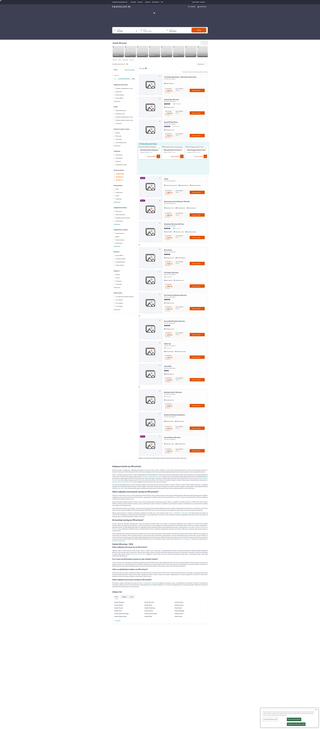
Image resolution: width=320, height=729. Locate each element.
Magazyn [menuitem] (147, 2)
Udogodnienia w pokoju (121, 230)
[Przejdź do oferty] (158, 156)
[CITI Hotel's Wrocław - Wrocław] (150, 280)
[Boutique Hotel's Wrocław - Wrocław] (150, 400)
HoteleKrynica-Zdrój (150, 613)
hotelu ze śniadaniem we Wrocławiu (178, 513)
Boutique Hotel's (120, 488)
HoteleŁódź (178, 608)
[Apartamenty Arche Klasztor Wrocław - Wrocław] (150, 209)
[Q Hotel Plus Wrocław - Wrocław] (150, 107)
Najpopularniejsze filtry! (121, 85)
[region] (150, 84)
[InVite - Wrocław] (150, 186)
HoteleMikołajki (179, 611)
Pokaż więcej (117, 101)
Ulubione (192, 6)
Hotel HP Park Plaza (128, 482)
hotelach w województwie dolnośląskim (148, 583)
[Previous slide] (140, 84)
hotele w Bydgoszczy (185, 539)
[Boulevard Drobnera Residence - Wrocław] (150, 422)
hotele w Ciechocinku (119, 540)
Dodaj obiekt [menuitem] (195, 2)
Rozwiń (118, 620)
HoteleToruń (118, 611)
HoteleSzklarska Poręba (121, 613)
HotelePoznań (118, 608)
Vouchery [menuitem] (133, 2)
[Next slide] (160, 84)
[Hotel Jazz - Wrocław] (150, 351)
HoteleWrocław (149, 602)
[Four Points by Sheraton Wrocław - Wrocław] (150, 303)
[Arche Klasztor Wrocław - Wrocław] (150, 445)
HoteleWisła (148, 616)
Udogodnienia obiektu (120, 207)
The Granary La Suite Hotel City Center (151, 476)
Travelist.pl (114, 60)
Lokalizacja (117, 151)
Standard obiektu (119, 170)
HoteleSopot (148, 605)
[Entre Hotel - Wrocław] (150, 257)
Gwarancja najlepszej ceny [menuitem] (119, 2)
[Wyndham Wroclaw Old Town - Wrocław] (150, 231)
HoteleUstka (178, 616)
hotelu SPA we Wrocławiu (138, 554)
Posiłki (116, 107)
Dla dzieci (116, 252)
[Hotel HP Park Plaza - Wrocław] (150, 129)
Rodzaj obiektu (118, 185)
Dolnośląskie (125, 60)
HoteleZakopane (119, 602)
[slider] (118, 79)
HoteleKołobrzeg (149, 608)
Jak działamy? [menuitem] (155, 2)
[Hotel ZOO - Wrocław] (150, 374)
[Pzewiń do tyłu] (206, 42)
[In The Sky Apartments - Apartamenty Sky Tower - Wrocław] (150, 84)
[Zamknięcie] (316, 710)
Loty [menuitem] (162, 2)
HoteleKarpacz (179, 605)
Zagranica (117, 271)
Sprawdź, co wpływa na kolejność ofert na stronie (195, 72)
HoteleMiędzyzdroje (120, 616)
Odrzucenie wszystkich (294, 719)
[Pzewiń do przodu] (202, 42)
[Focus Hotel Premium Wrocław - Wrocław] (150, 329)
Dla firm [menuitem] (139, 2)
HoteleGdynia (148, 611)
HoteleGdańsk (118, 605)
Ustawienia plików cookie (270, 719)
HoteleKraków (179, 602)
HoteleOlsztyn (179, 613)
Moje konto (203, 6)
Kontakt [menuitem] (202, 2)
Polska (119, 60)
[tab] (148, 94)
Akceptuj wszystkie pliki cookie (296, 724)
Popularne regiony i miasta (121, 129)
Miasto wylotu (118, 293)
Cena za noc (116, 75)
